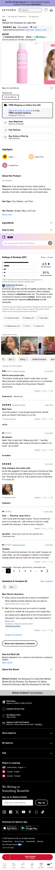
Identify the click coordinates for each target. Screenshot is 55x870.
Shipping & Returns (17, 115)
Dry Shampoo (34, 16)
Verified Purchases (39, 359)
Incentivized (30, 352)
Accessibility (30, 841)
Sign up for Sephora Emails (14, 797)
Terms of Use (19, 841)
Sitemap (40, 841)
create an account (24, 110)
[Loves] (46, 10)
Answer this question (13, 634)
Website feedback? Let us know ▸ (27, 692)
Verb (4, 20)
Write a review (47, 257)
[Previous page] (3, 570)
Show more (7, 214)
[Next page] (47, 570)
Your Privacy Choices (10, 844)
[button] (33, 37)
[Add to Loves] (51, 88)
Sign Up (41, 802)
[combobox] (30, 10)
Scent (44, 30)
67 (42, 571)
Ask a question (23, 27)
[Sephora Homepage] (9, 10)
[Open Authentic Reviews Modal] (26, 285)
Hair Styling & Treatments (17, 16)
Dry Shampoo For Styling (35, 681)
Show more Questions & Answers (20, 643)
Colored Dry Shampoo (11, 684)
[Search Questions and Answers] (4, 587)
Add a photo (7, 662)
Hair (3, 16)
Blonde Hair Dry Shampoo (13, 681)
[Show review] (10, 346)
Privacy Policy (7, 841)
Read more (9, 621)
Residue (38, 30)
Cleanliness (29, 30)
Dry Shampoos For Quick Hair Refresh (34, 678)
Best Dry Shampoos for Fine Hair (36, 684)
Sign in (11, 110)
